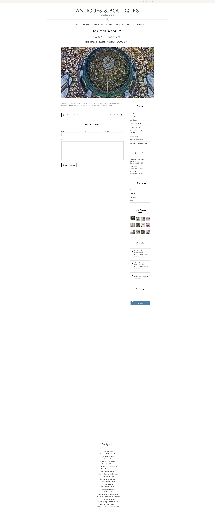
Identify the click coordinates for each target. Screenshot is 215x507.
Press (129, 24)
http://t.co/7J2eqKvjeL (141, 276)
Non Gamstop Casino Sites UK (108, 502)
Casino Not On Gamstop (108, 461)
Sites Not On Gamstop (108, 471)
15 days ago (137, 268)
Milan (131, 201)
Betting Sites (134, 136)
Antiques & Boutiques (107, 11)
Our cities (102, 42)
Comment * (65, 140)
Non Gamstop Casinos (108, 449)
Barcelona (133, 190)
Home (76, 24)
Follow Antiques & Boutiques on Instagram (141, 302)
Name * (64, 131)
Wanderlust (111, 42)
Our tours (86, 24)
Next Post (114, 115)
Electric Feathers (135, 172)
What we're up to (123, 42)
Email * (85, 131)
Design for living (91, 42)
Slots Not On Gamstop (108, 469)
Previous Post (72, 115)
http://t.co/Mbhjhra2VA (141, 266)
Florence (133, 197)
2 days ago (136, 256)
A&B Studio (98, 24)
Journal (109, 24)
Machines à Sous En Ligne (138, 143)
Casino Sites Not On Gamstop (108, 474)
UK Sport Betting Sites (108, 499)
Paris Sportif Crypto (108, 464)
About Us (120, 24)
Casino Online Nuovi (108, 451)
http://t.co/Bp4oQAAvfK (141, 254)
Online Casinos (108, 484)
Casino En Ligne (135, 127)
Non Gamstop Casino (137, 140)
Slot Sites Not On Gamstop (108, 466)
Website (107, 131)
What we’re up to (135, 123)
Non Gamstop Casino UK (108, 479)
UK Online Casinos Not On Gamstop (108, 497)
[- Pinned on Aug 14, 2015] (143, 233)
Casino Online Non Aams (108, 504)
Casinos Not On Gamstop (108, 454)
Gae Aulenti (133, 166)
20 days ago (137, 278)
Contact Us (139, 24)
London (132, 193)
